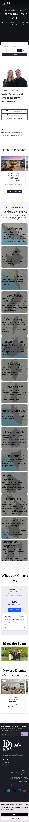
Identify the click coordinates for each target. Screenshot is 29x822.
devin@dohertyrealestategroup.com (13, 132)
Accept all (14, 814)
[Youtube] (25, 790)
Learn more (15, 809)
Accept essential (14, 818)
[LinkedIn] (19, 790)
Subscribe (23, 734)
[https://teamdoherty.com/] (6, 3)
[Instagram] (14, 790)
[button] (27, 3)
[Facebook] (8, 790)
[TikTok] (25, 796)
